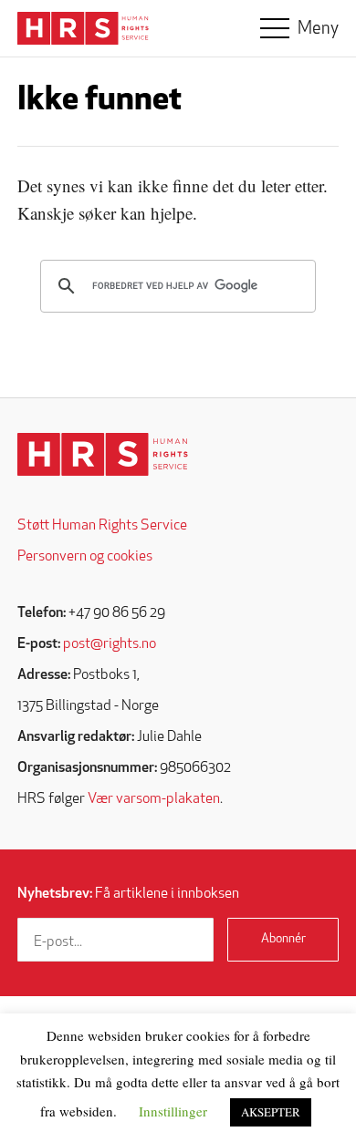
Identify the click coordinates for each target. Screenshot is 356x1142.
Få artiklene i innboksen (128, 894)
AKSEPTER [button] (270, 1112)
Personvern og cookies (84, 557)
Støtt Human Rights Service (102, 526)
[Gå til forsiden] (102, 454)
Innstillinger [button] (173, 1111)
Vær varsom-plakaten (154, 799)
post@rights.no (109, 644)
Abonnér (283, 939)
